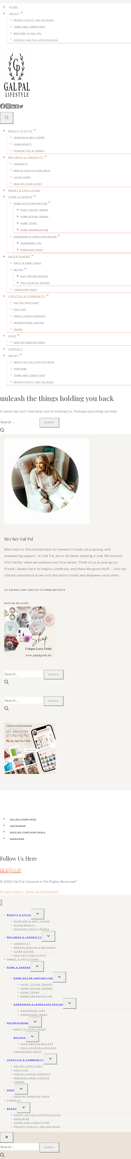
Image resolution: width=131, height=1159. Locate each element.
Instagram (18, 825)
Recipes (20, 1037)
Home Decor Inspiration (33, 978)
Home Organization (34, 229)
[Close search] (6, 1137)
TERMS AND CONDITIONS (29, 26)
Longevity (21, 164)
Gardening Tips (31, 243)
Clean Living (22, 177)
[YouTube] (15, 871)
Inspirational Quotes (29, 322)
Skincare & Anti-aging (29, 137)
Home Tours (28, 223)
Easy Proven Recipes (34, 276)
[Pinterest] (17, 107)
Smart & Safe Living (24, 190)
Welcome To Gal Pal (27, 33)
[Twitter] (21, 107)
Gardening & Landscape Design (38, 1004)
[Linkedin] (13, 107)
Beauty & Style (19, 915)
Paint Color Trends (34, 210)
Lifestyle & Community (25, 1060)
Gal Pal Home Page (23, 819)
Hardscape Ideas (31, 249)
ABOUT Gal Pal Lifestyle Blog (34, 362)
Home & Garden (19, 967)
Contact (15, 349)
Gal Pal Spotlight (26, 302)
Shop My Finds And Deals (27, 832)
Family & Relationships (30, 316)
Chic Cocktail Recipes (35, 282)
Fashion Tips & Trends (29, 150)
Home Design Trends (34, 216)
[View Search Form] (6, 118)
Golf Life (20, 309)
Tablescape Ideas (25, 289)
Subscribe (20, 368)
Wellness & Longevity (24, 937)
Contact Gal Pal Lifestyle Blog (36, 40)
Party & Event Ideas (27, 263)
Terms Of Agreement (42, 891)
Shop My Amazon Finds (29, 342)
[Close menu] (1, 902)
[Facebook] (2, 107)
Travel (18, 329)
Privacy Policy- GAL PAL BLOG (34, 20)
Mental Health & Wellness (32, 170)
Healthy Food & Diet (28, 183)
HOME (13, 7)
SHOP (11, 1090)
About (12, 1108)
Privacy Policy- (12, 891)
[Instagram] (8, 107)
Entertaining (18, 1023)
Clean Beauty (23, 144)
